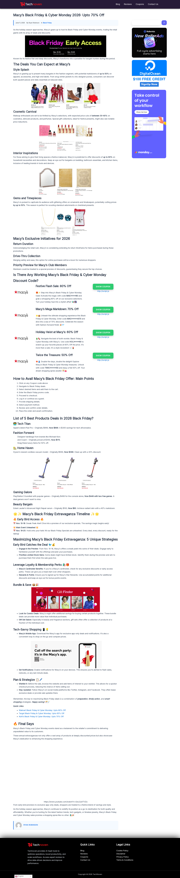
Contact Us (153, 4)
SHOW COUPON (103, 287)
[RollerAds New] (149, 43)
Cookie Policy (122, 851)
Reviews (128, 4)
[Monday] (149, 124)
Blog (118, 4)
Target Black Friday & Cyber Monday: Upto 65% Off (41, 713)
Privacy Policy (122, 857)
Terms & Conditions (124, 860)
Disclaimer (120, 854)
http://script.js (103, 291)
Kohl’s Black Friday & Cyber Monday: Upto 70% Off (41, 716)
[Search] (164, 22)
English (21, 876)
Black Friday (47, 23)
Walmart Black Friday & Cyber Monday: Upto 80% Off (42, 710)
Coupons (140, 4)
